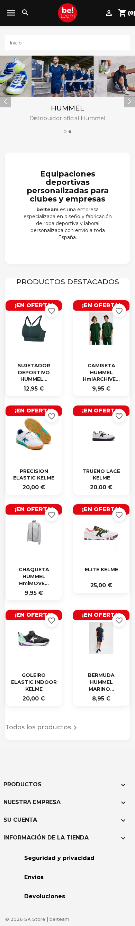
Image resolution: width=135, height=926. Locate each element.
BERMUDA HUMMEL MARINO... (101, 682)
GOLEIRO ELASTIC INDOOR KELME (34, 682)
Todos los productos (42, 727)
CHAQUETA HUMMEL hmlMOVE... (34, 576)
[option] (67, 96)
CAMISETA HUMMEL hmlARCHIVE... (101, 372)
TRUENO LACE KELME (101, 474)
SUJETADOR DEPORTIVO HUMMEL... (34, 372)
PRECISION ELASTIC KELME (33, 474)
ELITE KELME (101, 569)
